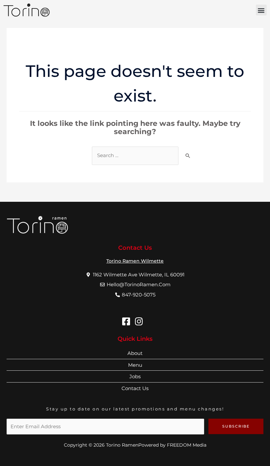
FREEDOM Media (186, 445)
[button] (261, 10)
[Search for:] (135, 156)
